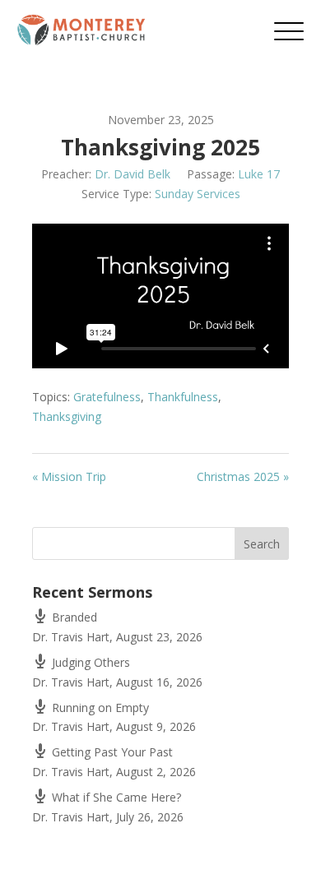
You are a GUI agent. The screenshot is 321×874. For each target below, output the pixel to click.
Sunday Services (197, 193)
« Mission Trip (69, 476)
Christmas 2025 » (243, 476)
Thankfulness (182, 397)
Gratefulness (107, 397)
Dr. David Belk (132, 174)
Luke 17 (259, 174)
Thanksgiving (66, 416)
